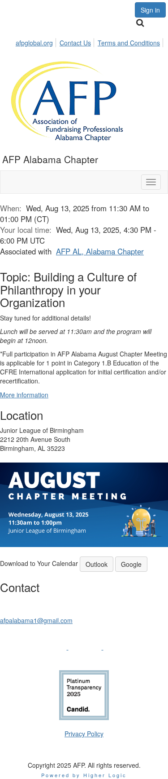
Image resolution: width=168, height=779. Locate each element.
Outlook (97, 564)
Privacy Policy (84, 733)
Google (131, 564)
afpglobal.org (34, 42)
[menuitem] (37, 41)
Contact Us (75, 42)
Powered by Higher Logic (84, 775)
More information (24, 394)
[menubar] (90, 41)
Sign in (150, 9)
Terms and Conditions (129, 42)
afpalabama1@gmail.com (36, 620)
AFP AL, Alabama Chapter (100, 251)
